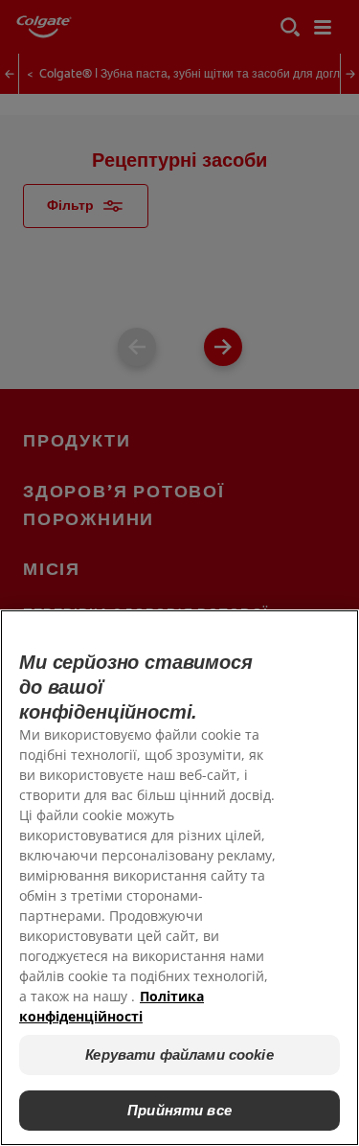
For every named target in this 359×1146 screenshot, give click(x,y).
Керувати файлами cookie (179, 1054)
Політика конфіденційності (111, 1006)
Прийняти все (179, 1110)
